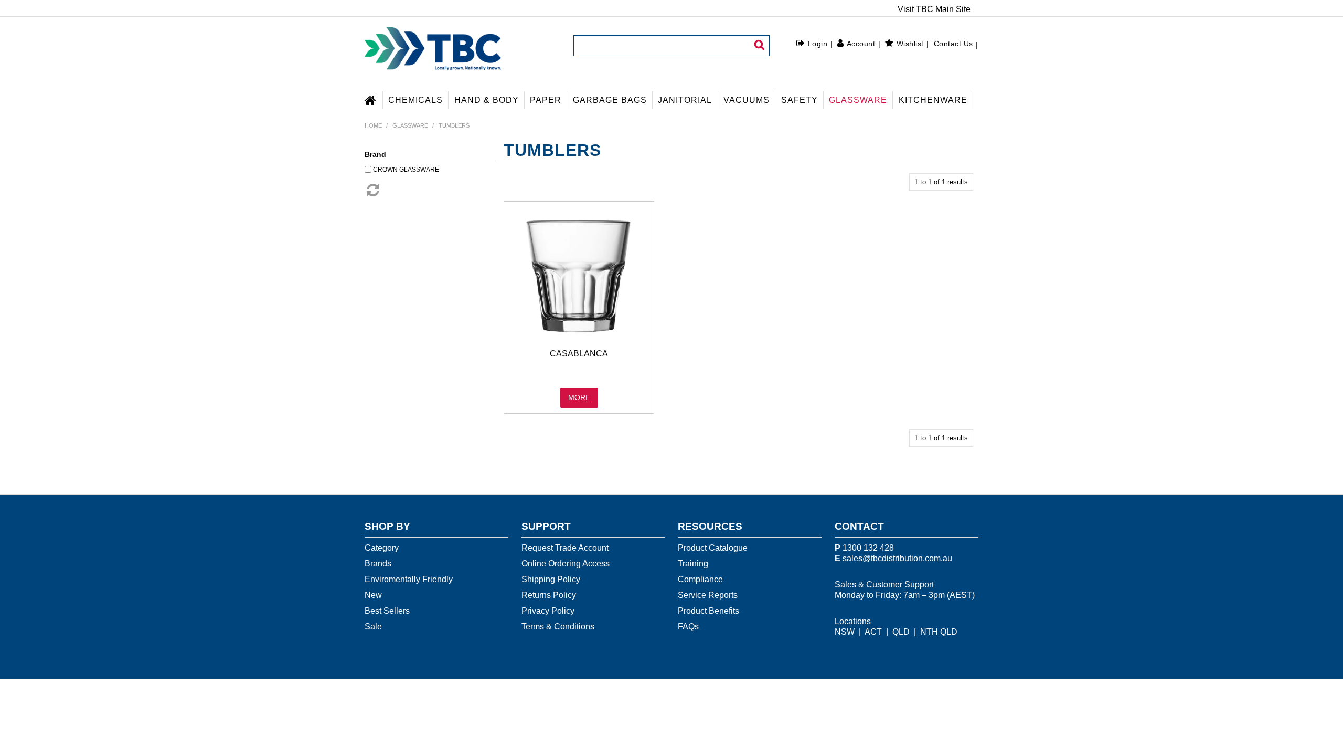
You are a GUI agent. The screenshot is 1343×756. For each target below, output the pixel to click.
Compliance (700, 579)
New (373, 595)
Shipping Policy (550, 579)
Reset (372, 190)
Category (382, 547)
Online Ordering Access (565, 563)
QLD (901, 631)
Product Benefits (708, 610)
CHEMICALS (415, 100)
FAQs (688, 626)
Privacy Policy (547, 610)
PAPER (545, 100)
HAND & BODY (486, 100)
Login (817, 43)
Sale (373, 626)
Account (861, 43)
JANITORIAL (685, 100)
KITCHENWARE (933, 100)
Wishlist (910, 43)
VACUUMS (746, 100)
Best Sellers (387, 610)
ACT (873, 631)
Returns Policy (548, 595)
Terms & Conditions (557, 626)
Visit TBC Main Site (934, 9)
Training (693, 563)
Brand (375, 154)
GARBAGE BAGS (610, 100)
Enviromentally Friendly (409, 579)
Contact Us (953, 43)
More (579, 398)
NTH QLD (938, 631)
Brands (378, 563)
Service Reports (708, 595)
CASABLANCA (579, 353)
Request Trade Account (565, 547)
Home (373, 99)
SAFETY (799, 100)
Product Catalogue (713, 547)
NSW (845, 631)
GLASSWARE (858, 100)
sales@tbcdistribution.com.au (897, 558)
